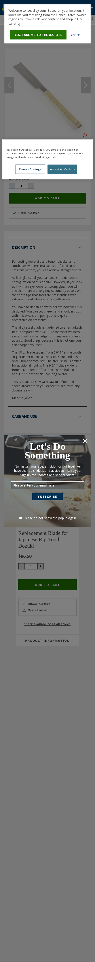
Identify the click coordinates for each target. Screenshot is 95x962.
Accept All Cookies (62, 169)
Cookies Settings (30, 169)
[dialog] (47, 23)
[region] (47, 159)
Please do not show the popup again (49, 518)
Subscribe (47, 496)
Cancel (75, 35)
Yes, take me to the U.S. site (38, 35)
